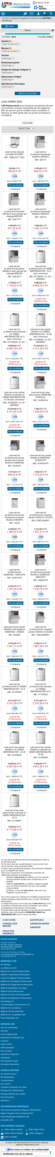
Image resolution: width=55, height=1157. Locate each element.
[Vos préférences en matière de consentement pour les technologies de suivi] (50, 1152)
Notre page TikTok (36, 1129)
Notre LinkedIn (11, 1137)
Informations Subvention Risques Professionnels (21, 1110)
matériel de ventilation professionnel (16, 981)
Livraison (4, 1041)
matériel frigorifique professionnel (15, 975)
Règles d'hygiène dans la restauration (17, 1113)
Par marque (5, 965)
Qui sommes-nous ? (9, 1074)
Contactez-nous (7, 1080)
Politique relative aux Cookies (13, 1094)
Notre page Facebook (13, 1129)
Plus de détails (15, 185)
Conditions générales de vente (14, 1087)
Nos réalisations (7, 1077)
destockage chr (7, 1001)
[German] (7, 3)
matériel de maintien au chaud (14, 988)
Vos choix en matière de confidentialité (29, 1149)
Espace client (6, 1044)
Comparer (16, 189)
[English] (10, 3)
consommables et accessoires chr (15, 1005)
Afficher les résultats (27, 93)
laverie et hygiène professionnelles (16, 978)
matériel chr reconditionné (12, 1011)
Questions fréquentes (10, 1054)
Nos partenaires (7, 1097)
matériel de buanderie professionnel (16, 998)
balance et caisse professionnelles (15, 995)
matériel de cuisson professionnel (15, 971)
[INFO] (10, 41)
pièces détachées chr (10, 1018)
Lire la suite (27, 123)
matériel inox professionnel (12, 991)
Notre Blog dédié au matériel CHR (15, 1117)
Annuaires (5, 1100)
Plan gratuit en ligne (9, 1061)
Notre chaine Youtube (14, 1133)
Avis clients (5, 1084)
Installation (5, 1058)
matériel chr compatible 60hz (13, 1015)
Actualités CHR (7, 1120)
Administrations (7, 1048)
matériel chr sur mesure (11, 1008)
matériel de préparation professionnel (17, 985)
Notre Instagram (36, 1133)
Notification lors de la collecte (18, 1154)
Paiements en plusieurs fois (12, 1038)
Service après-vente (9, 1034)
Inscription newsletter (10, 1064)
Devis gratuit (6, 1051)
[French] (3, 3)
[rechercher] (51, 13)
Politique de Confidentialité (12, 1090)
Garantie (4, 1031)
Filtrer (11, 26)
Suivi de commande (9, 1028)
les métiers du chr (9, 968)
